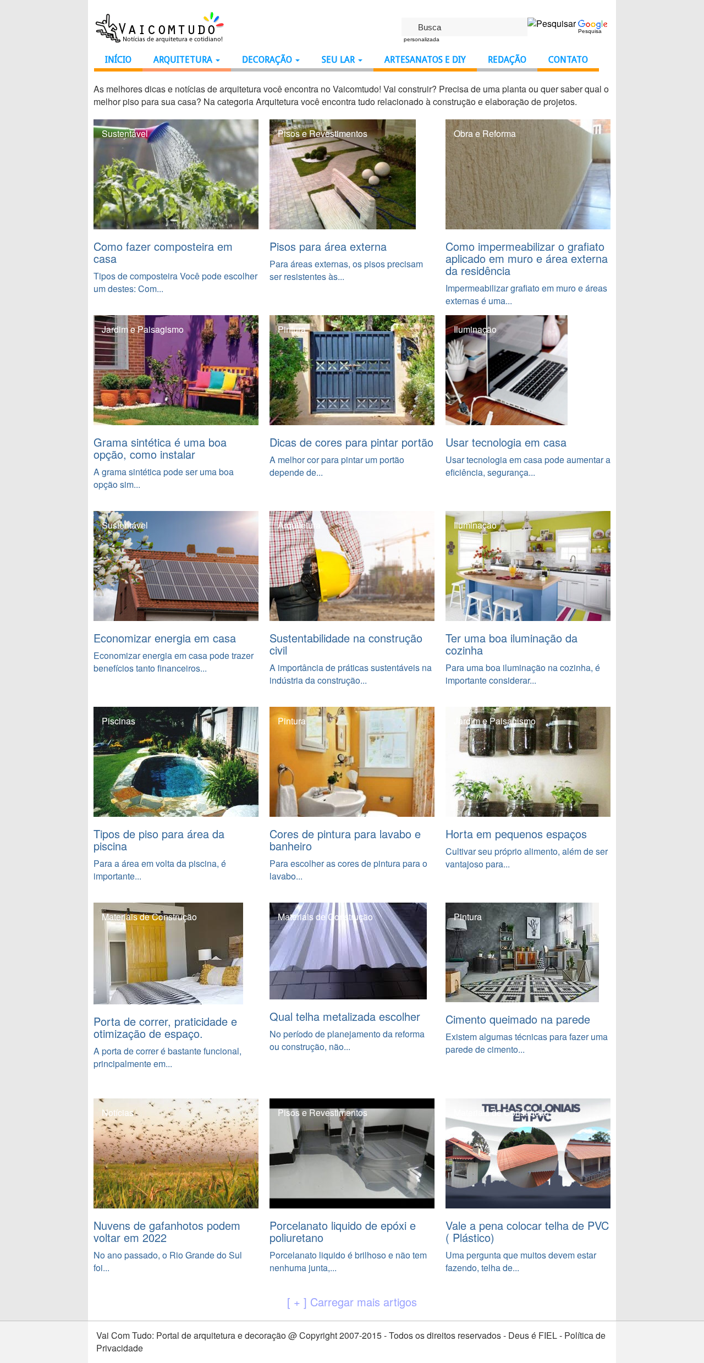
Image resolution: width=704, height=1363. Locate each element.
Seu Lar (339, 59)
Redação (507, 59)
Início (118, 59)
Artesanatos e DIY (425, 59)
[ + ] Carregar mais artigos (352, 1302)
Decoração (268, 59)
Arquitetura (184, 59)
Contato (568, 59)
